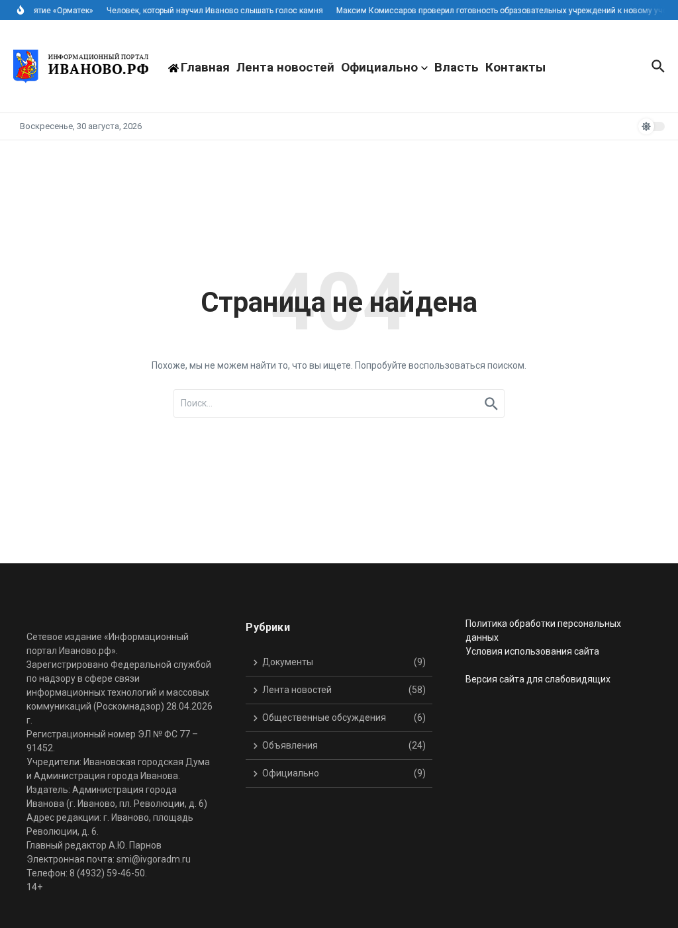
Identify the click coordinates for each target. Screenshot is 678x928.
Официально (379, 67)
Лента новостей (285, 67)
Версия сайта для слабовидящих (537, 679)
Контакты (515, 67)
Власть (456, 67)
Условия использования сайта (532, 651)
